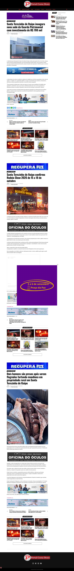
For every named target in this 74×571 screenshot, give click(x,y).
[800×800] (37, 305)
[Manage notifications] (1, 567)
